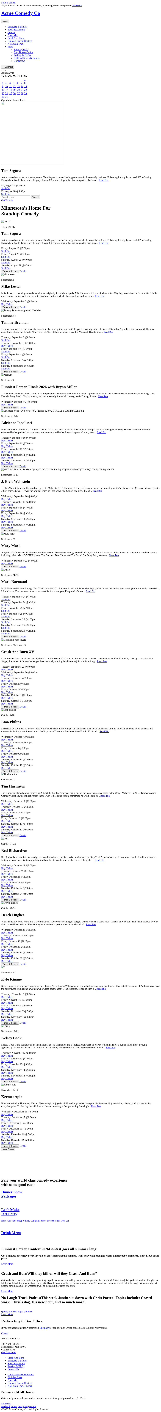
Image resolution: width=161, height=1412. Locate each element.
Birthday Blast (21, 49)
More (10, 46)
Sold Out (5, 188)
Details (22, 271)
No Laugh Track (16, 43)
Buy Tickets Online (23, 52)
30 (3, 96)
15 (25, 86)
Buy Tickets (7, 304)
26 (14, 93)
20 (18, 90)
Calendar (9, 67)
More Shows (8, 1149)
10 (6, 86)
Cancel (4, 1333)
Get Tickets (7, 200)
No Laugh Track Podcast (20, 1386)
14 (22, 86)
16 (3, 90)
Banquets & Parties (17, 26)
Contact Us (19, 60)
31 (6, 96)
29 (25, 93)
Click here (44, 1327)
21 (22, 90)
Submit (35, 197)
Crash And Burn (16, 38)
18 (10, 90)
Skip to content (8, 2)
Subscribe (77, 5)
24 (6, 93)
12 (14, 86)
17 (6, 90)
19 (14, 90)
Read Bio (103, 180)
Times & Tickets (10, 271)
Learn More (7, 1264)
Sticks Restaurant (16, 29)
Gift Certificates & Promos (27, 58)
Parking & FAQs (22, 55)
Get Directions (8, 1352)
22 (25, 90)
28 (22, 93)
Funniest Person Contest (20, 41)
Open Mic (13, 35)
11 (10, 86)
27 (18, 93)
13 (18, 86)
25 (10, 93)
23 (3, 93)
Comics (11, 32)
